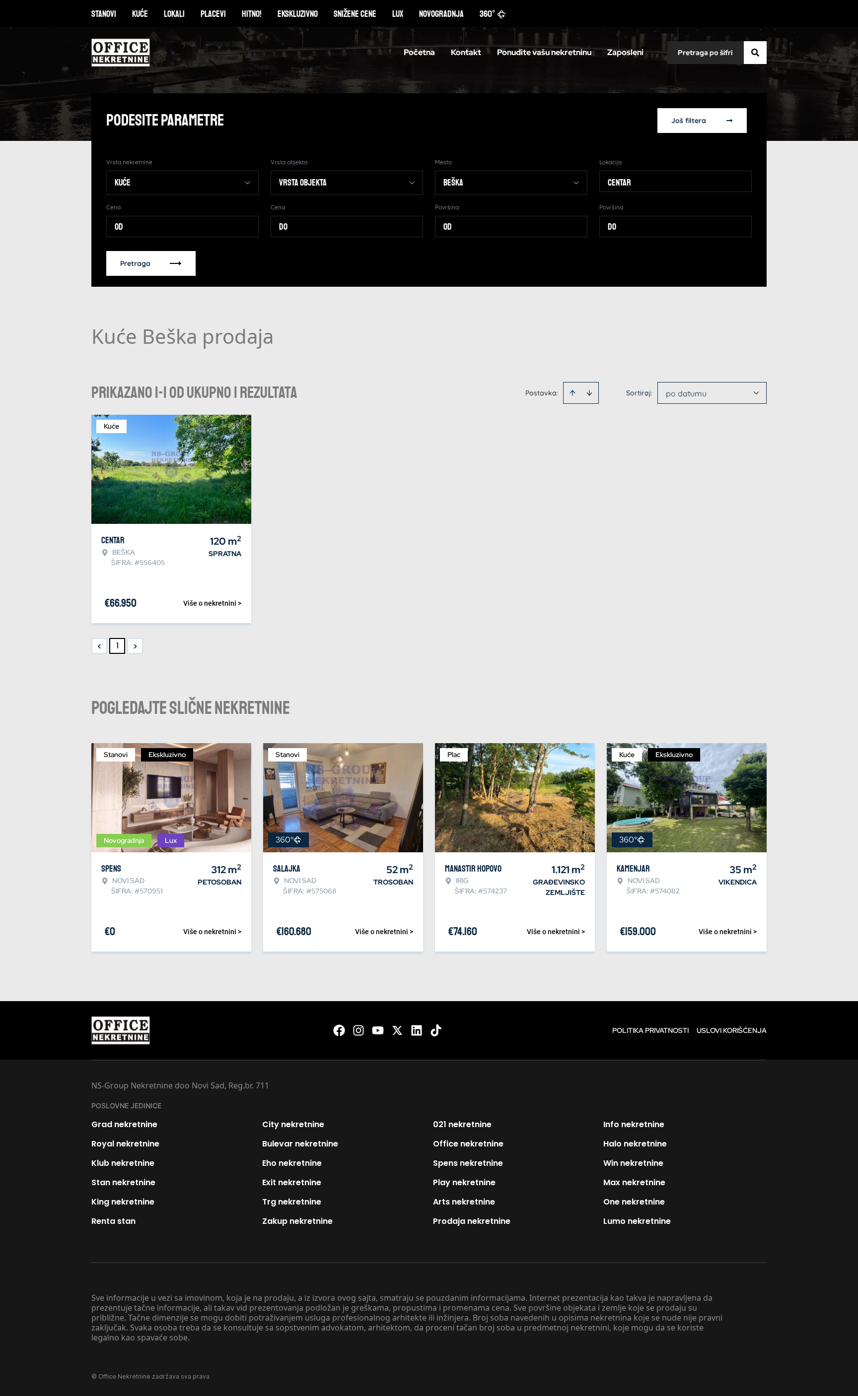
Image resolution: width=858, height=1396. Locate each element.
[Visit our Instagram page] (358, 1030)
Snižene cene (355, 13)
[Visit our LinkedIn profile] (417, 1030)
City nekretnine (293, 1124)
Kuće (140, 13)
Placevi (213, 13)
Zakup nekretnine (297, 1221)
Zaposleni (625, 52)
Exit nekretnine (291, 1182)
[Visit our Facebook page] (339, 1030)
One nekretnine (634, 1201)
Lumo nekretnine (637, 1221)
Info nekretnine (633, 1124)
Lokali (174, 13)
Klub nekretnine (122, 1163)
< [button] (99, 646)
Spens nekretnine (468, 1163)
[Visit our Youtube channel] (378, 1030)
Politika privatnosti (650, 1030)
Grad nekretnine (124, 1124)
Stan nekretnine (123, 1182)
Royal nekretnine (125, 1143)
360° (488, 13)
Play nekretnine (464, 1182)
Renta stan (113, 1221)
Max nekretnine (634, 1182)
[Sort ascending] (572, 393)
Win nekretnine (633, 1163)
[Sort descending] (589, 393)
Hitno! (252, 13)
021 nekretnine (462, 1124)
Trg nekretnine (291, 1201)
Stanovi (103, 13)
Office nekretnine (468, 1143)
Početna (419, 52)
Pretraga (135, 263)
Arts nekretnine (464, 1201)
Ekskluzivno (298, 13)
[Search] (755, 52)
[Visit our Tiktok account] (436, 1030)
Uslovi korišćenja (732, 1030)
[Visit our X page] (397, 1030)
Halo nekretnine (635, 1143)
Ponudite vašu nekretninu (544, 52)
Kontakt (466, 52)
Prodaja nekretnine (471, 1221)
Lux (397, 13)
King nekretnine (122, 1201)
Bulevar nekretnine (300, 1143)
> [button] (135, 646)
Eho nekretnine (292, 1163)
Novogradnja (441, 13)
